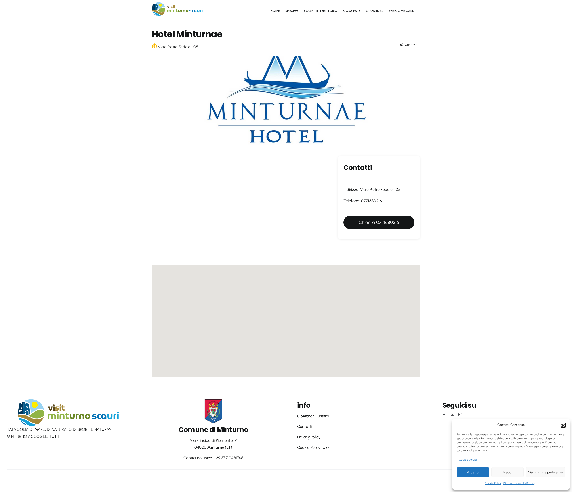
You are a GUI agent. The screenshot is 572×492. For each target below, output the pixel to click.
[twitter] (452, 414)
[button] (563, 425)
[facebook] (444, 414)
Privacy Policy (309, 437)
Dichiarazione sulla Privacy (519, 483)
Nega (507, 472)
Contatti (304, 426)
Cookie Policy (493, 483)
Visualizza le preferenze (545, 472)
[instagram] (460, 414)
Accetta (473, 472)
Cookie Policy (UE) (313, 447)
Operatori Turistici (313, 416)
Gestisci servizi (468, 459)
